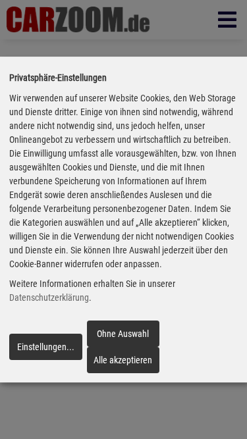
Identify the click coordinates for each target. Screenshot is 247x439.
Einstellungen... (45, 347)
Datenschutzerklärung (49, 298)
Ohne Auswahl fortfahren (123, 337)
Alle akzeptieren (123, 360)
